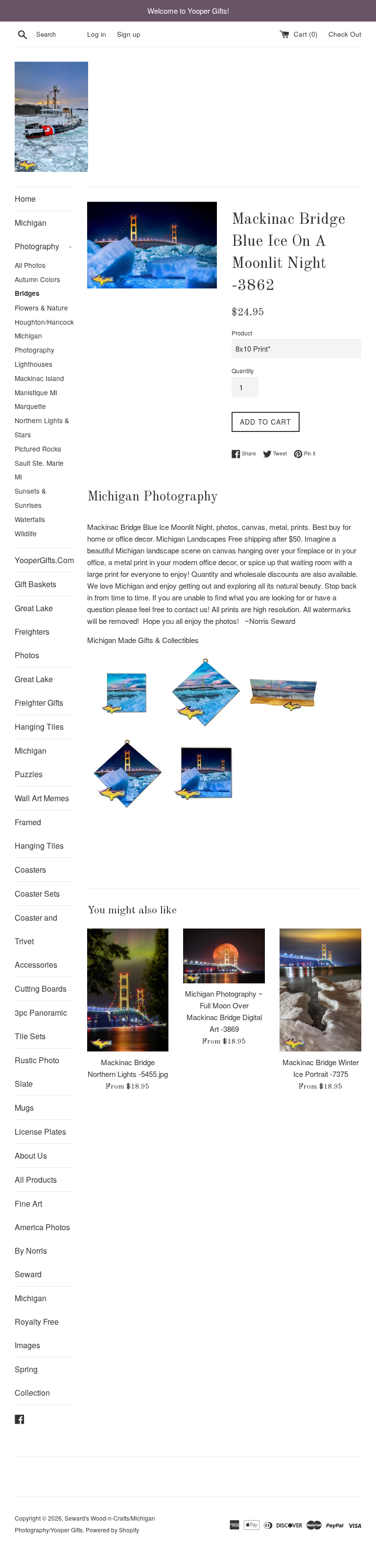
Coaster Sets (37, 893)
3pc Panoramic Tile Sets (41, 1024)
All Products (36, 1179)
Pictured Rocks (38, 448)
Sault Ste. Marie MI (39, 470)
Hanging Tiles (39, 726)
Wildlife (26, 533)
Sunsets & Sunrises (30, 498)
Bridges (27, 293)
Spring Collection (32, 1380)
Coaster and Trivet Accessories (36, 941)
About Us (31, 1155)
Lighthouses (33, 364)
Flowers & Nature (41, 307)
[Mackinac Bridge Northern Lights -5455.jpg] (128, 990)
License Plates (40, 1131)
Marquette (30, 406)
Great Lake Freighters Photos (34, 631)
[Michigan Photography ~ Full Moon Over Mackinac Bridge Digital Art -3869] (224, 956)
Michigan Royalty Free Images (37, 1321)
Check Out (345, 34)
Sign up (129, 34)
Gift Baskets (35, 584)
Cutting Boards (41, 988)
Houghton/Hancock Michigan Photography (43, 336)
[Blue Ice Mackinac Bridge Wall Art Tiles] (204, 728)
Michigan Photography (43, 234)
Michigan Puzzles (31, 762)
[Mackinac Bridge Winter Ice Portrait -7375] (320, 990)
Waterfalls (30, 519)
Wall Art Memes (42, 798)
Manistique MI (36, 392)
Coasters (30, 869)
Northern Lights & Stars (42, 427)
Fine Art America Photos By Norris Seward (42, 1239)
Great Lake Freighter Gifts (39, 690)
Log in (96, 34)
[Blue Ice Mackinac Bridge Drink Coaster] (126, 728)
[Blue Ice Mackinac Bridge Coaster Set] (283, 728)
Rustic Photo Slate (37, 1071)
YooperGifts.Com (43, 560)
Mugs (24, 1107)
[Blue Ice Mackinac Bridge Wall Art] (126, 810)
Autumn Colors (37, 279)
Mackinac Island (39, 378)
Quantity (243, 370)
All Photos (30, 265)
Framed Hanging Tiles (39, 833)
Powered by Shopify (112, 1530)
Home (25, 198)
